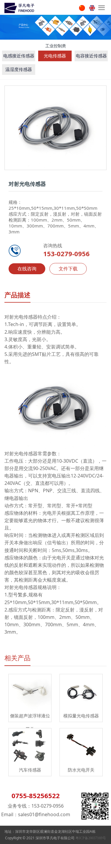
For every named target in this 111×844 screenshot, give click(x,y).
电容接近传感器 (91, 56)
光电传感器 (55, 56)
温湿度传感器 (18, 69)
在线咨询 (26, 268)
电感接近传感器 (18, 56)
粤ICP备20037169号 (90, 838)
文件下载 (68, 268)
